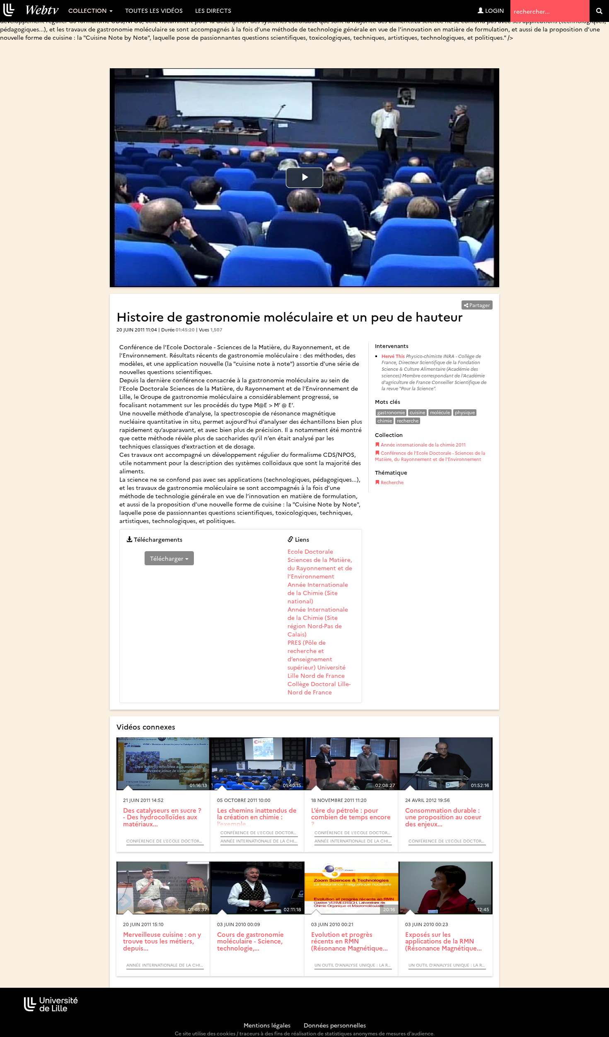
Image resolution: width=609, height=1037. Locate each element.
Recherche (391, 482)
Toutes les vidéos (154, 10)
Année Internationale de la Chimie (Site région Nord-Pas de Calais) (318, 621)
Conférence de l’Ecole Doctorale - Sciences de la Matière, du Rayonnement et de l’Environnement (430, 456)
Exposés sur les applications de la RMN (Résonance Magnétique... (443, 941)
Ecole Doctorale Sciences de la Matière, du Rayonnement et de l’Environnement (320, 563)
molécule (440, 412)
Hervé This (393, 356)
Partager (479, 304)
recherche (407, 421)
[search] (599, 11)
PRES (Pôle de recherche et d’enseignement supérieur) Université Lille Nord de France (317, 658)
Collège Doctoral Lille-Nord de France (319, 687)
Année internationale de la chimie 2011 (422, 445)
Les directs (213, 10)
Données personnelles (335, 1025)
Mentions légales (267, 1025)
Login (493, 10)
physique (465, 412)
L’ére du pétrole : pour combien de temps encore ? (351, 817)
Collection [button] (88, 10)
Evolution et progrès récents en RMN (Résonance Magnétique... (349, 941)
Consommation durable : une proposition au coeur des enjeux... (443, 817)
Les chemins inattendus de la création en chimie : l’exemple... (257, 817)
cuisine (417, 412)
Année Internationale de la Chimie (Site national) (318, 592)
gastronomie (391, 412)
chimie (384, 421)
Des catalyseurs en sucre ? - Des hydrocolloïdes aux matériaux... (162, 817)
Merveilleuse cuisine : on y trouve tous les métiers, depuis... (162, 941)
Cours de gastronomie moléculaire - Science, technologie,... (250, 941)
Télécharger (167, 558)
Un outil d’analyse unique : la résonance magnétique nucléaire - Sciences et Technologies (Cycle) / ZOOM (353, 965)
